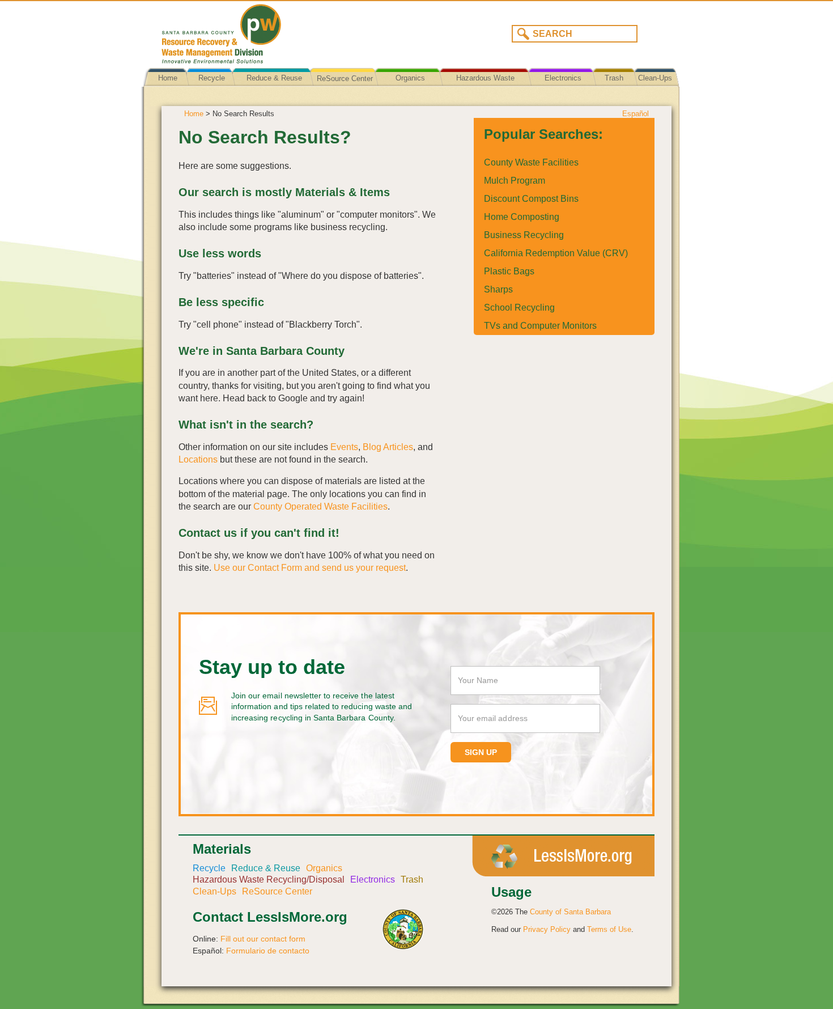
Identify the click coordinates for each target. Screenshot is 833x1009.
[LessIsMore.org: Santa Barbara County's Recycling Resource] (283, 30)
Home (167, 78)
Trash (614, 78)
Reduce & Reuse (274, 78)
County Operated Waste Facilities (320, 506)
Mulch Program (514, 180)
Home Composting (521, 217)
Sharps (498, 289)
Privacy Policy (547, 929)
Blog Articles (388, 447)
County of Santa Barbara (570, 912)
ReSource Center (345, 78)
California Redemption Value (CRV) (556, 253)
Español (635, 113)
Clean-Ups (655, 78)
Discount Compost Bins (531, 199)
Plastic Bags (509, 271)
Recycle (211, 78)
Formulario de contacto (267, 950)
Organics (410, 78)
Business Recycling (524, 235)
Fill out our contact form (262, 938)
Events (344, 447)
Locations (198, 459)
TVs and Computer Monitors (540, 325)
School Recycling (519, 307)
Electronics (563, 78)
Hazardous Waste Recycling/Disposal (485, 87)
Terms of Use (609, 929)
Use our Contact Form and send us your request (310, 568)
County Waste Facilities (531, 162)
